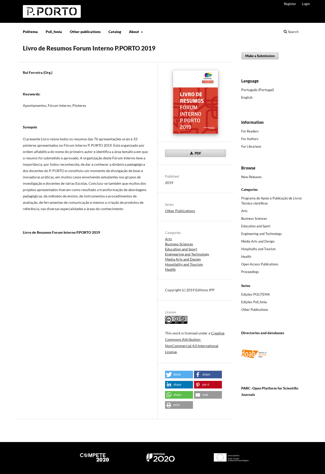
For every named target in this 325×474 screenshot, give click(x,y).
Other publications (85, 31)
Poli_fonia (54, 31)
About (134, 31)
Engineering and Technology (187, 254)
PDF (197, 153)
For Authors (249, 139)
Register (290, 4)
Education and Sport (181, 249)
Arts (168, 239)
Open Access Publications (259, 264)
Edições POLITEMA (255, 294)
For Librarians (251, 146)
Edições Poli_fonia (254, 302)
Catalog (114, 31)
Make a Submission (260, 56)
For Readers (250, 131)
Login (306, 4)
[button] (179, 374)
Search (293, 31)
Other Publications (180, 211)
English (247, 97)
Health (170, 269)
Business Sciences (179, 244)
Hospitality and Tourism (184, 264)
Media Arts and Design (183, 259)
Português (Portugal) (257, 90)
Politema (30, 31)
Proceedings (250, 272)
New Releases (251, 177)
